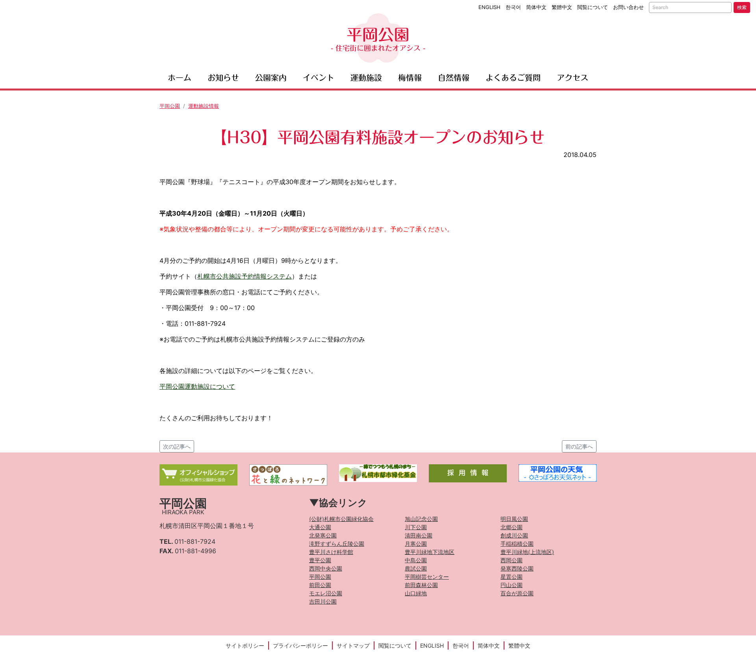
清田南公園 (418, 535)
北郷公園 (511, 527)
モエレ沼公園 (325, 593)
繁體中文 (562, 7)
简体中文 (536, 7)
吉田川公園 (323, 601)
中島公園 (416, 560)
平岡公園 (378, 39)
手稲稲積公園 (517, 543)
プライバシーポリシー (300, 645)
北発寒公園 (323, 535)
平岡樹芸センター (427, 576)
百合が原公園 (517, 593)
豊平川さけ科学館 (331, 551)
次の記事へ (177, 446)
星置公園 (511, 576)
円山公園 (511, 585)
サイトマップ (353, 645)
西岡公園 (511, 560)
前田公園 (320, 585)
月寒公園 (416, 543)
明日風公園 (514, 518)
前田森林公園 (421, 585)
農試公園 (416, 568)
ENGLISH (489, 7)
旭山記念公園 (421, 518)
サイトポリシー (245, 645)
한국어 (513, 7)
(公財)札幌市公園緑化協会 (341, 518)
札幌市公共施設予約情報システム (244, 276)
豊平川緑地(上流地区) (527, 551)
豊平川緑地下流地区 (429, 551)
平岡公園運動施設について (197, 386)
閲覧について (592, 7)
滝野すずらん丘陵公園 (336, 543)
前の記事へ (579, 446)
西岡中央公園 (325, 568)
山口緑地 (416, 593)
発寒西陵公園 (517, 568)
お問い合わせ (628, 7)
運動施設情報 (203, 106)
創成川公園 (514, 535)
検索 (742, 7)
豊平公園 (320, 560)
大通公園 (320, 527)
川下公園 (416, 527)
